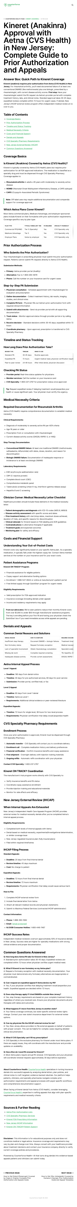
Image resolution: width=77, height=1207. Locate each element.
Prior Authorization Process (18, 123)
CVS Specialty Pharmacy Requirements (23, 141)
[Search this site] (72, 5)
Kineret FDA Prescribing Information (21, 1119)
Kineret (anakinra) (32, 19)
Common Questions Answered (19, 148)
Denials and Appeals (14, 137)
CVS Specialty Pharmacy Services (20, 1116)
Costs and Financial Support (18, 134)
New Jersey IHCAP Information (19, 1123)
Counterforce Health (37, 1069)
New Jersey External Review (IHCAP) (22, 145)
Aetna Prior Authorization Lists (19, 1112)
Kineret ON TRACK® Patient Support (22, 1127)
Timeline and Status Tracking (18, 126)
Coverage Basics (13, 119)
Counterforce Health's (13, 1092)
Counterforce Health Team (15, 19)
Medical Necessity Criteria (17, 130)
